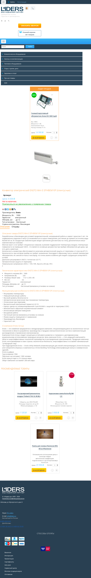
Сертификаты (9, 562)
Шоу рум (8, 565)
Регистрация (21, 2)
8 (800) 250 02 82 (5, 521)
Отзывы (15, 226)
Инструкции (9, 556)
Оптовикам (8, 574)
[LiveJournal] (15, 209)
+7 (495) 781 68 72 (6, 526)
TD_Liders (10, 513)
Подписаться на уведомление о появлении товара (26, 204)
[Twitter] (8, 209)
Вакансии (8, 552)
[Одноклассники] (10, 209)
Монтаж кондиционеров (13, 571)
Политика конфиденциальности (13, 499)
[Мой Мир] (12, 209)
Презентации (9, 559)
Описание (5, 226)
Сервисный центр (11, 568)
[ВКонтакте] (5, 209)
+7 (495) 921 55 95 (17, 526)
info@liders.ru (11, 516)
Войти (12, 2)
